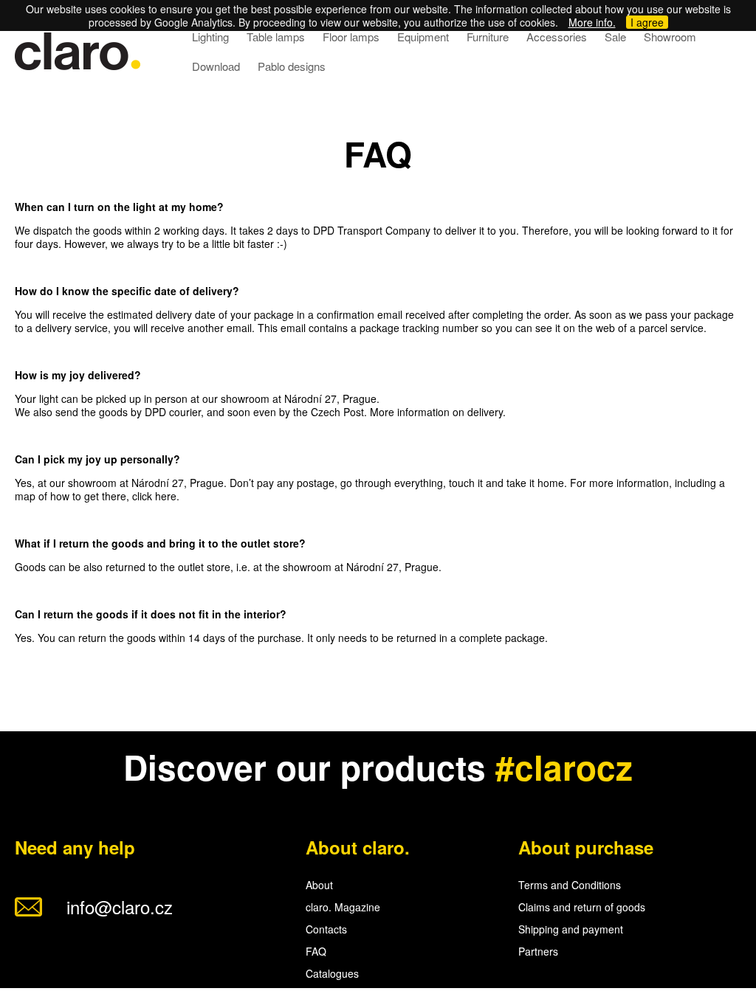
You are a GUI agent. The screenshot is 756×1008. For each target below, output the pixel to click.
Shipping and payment (570, 929)
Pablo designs (292, 66)
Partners (538, 951)
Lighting (210, 36)
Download (216, 66)
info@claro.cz (119, 906)
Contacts (326, 929)
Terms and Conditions (569, 884)
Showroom (670, 36)
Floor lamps (351, 36)
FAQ (316, 951)
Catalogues (332, 973)
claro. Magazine (343, 907)
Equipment (423, 36)
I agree (647, 22)
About (319, 884)
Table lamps (276, 36)
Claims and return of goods (581, 907)
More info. (592, 22)
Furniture (488, 36)
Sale (615, 36)
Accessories (556, 36)
